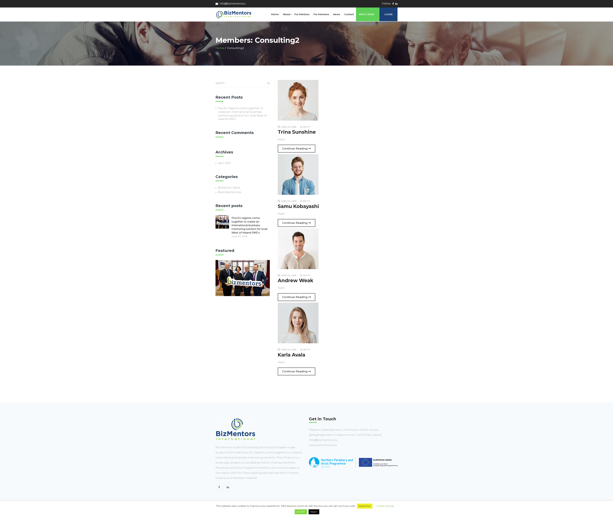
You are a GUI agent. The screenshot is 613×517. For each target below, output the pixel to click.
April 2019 (224, 163)
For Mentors (302, 14)
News (336, 14)
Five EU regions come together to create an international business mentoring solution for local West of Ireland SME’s (242, 114)
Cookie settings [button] (385, 505)
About (286, 14)
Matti (306, 127)
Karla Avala (291, 355)
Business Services (229, 192)
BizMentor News (229, 187)
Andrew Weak (295, 280)
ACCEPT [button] (301, 511)
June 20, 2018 (288, 127)
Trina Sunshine (297, 132)
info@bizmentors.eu (233, 3)
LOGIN (388, 14)
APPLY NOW (366, 14)
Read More (365, 506)
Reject (313, 511)
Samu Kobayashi (298, 206)
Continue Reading (295, 148)
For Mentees (321, 14)
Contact (349, 14)
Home (275, 14)
